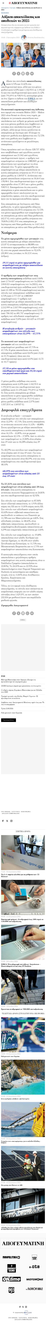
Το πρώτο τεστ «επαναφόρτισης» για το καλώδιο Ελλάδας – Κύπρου (21, 1142)
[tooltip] (14, 73)
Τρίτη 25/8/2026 (7, 709)
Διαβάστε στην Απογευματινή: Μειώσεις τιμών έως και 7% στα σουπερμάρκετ (22, 703)
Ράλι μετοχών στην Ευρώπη (11, 713)
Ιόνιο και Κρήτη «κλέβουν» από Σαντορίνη (15, 1099)
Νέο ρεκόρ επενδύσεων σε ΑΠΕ (11, 1185)
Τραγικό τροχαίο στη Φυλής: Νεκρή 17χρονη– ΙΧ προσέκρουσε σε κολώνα (19, 697)
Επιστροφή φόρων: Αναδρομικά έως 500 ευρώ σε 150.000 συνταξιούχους (22, 920)
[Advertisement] (23, 647)
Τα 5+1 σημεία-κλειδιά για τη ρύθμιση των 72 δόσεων (20, 876)
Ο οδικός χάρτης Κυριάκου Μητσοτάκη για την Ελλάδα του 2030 (21, 691)
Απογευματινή (4, 8)
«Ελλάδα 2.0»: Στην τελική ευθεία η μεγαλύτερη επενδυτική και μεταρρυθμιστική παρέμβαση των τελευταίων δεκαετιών (22, 1228)
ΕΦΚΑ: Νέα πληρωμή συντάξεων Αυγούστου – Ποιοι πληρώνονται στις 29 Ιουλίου (20, 965)
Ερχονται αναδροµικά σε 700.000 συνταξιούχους (22, 1009)
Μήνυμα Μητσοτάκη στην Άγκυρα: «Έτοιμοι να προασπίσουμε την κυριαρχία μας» (18, 681)
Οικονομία (12, 8)
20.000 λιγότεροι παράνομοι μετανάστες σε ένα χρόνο (21, 686)
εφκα (23, 620)
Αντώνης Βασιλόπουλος (35, 38)
